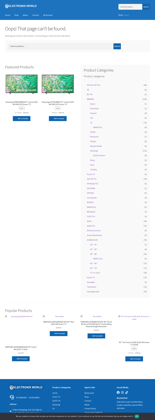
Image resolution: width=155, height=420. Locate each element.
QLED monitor (99, 155)
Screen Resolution (94, 235)
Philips (93, 141)
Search (146, 7)
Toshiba (93, 169)
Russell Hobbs (96, 146)
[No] (152, 416)
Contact (35, 15)
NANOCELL (97, 127)
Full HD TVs (91, 179)
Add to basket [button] (23, 118)
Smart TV (91, 277)
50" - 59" (93, 263)
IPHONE (90, 193)
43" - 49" (93, 254)
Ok (137, 416)
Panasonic (94, 136)
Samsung (94, 150)
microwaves (92, 197)
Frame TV (91, 174)
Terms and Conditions (94, 412)
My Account (48, 15)
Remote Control (94, 230)
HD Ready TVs (92, 183)
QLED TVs (91, 226)
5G (88, 90)
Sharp (92, 160)
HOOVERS (91, 188)
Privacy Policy (90, 408)
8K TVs (90, 94)
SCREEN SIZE (92, 240)
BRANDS (90, 99)
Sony (92, 165)
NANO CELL (98, 258)
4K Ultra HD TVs (93, 85)
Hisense (93, 113)
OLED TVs (91, 216)
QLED (89, 221)
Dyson (92, 104)
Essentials (94, 108)
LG (91, 122)
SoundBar (91, 282)
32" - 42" (93, 249)
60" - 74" (93, 268)
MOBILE (90, 202)
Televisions (91, 287)
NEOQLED (91, 212)
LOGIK (92, 132)
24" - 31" (93, 244)
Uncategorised (93, 291)
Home (7, 15)
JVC (91, 118)
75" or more (95, 273)
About (25, 15)
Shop (16, 15)
